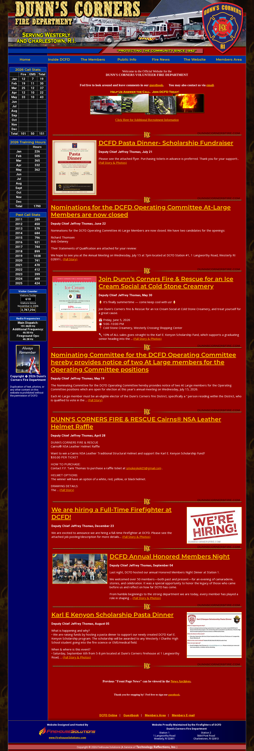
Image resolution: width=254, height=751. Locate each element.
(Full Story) (70, 259)
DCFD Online (108, 715)
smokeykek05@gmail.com (143, 468)
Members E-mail (183, 715)
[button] (59, 59)
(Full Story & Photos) (113, 163)
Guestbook (131, 715)
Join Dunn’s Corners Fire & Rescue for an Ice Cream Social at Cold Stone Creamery (166, 282)
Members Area (155, 715)
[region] (127, 59)
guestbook (156, 85)
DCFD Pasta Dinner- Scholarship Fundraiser (166, 143)
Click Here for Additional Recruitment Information (147, 120)
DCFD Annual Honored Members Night (170, 556)
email (210, 85)
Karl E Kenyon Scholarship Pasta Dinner (112, 614)
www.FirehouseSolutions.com (67, 737)
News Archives (180, 681)
